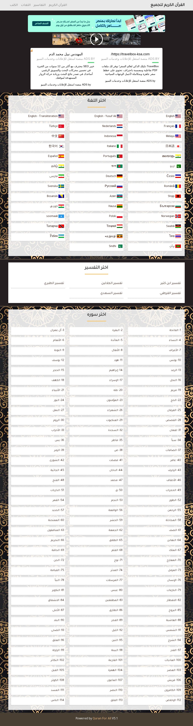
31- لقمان (175, 430)
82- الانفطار (174, 600)
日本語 (170, 146)
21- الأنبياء (58, 390)
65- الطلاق (116, 540)
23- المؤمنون (115, 400)
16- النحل (175, 380)
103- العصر (174, 670)
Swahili (170, 226)
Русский (111, 186)
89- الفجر (117, 620)
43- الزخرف (174, 470)
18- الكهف (57, 380)
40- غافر (175, 460)
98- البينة (117, 650)
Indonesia (110, 136)
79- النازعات (174, 590)
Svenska (53, 186)
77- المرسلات (114, 580)
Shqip (171, 196)
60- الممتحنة (56, 520)
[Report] (54, 36)
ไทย (172, 236)
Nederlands (109, 126)
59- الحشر (116, 520)
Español (53, 156)
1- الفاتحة (175, 330)
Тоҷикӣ (111, 226)
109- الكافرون (172, 690)
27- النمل (58, 410)
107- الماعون (115, 680)
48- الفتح (58, 480)
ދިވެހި (172, 246)
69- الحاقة (58, 550)
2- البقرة (117, 330)
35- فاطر (117, 440)
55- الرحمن (174, 510)
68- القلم (117, 550)
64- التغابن (174, 540)
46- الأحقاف (173, 480)
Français (169, 126)
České (171, 176)
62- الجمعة (116, 530)
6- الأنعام (58, 340)
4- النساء (175, 340)
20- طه (118, 390)
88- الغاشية (173, 620)
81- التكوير (58, 590)
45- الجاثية (57, 470)
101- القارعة (115, 660)
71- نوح (118, 560)
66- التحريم (57, 540)
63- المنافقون (55, 530)
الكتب (14, 5)
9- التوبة (59, 350)
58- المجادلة (173, 520)
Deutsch (111, 176)
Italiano (112, 146)
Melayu (170, 136)
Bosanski (52, 196)
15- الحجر (58, 370)
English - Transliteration (43, 116)
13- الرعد (176, 370)
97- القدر (176, 650)
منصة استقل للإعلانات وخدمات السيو (125, 80)
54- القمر (58, 500)
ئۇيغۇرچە (111, 236)
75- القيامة (57, 570)
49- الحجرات (173, 490)
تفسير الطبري (54, 283)
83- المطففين (114, 600)
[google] (96, 39)
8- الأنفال (117, 350)
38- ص (118, 450)
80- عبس (117, 590)
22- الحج (176, 400)
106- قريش (174, 680)
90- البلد (59, 620)
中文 (55, 136)
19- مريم (176, 390)
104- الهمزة (115, 670)
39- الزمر (59, 450)
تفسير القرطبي (170, 293)
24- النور (59, 400)
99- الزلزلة (58, 650)
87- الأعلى (58, 610)
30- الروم (58, 420)
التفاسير (40, 5)
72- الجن (59, 560)
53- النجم (117, 500)
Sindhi (113, 246)
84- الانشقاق (56, 600)
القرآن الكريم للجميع (168, 5)
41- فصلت (116, 460)
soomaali (52, 216)
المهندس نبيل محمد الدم (66, 54)
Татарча (52, 226)
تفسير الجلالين (112, 283)
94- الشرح (174, 640)
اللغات (26, 5)
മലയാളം (168, 156)
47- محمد (116, 480)
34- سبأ (176, 440)
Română (169, 186)
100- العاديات (173, 660)
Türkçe (53, 126)
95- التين (117, 640)
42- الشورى (57, 460)
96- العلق (58, 640)
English (170, 116)
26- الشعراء (115, 410)
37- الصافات (173, 450)
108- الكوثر (57, 680)
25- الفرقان (174, 410)
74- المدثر (117, 570)
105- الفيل (57, 670)
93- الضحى (57, 630)
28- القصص (173, 420)
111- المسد (57, 690)
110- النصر (116, 690)
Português (110, 156)
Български (167, 206)
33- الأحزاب (57, 430)
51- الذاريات (57, 490)
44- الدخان (116, 470)
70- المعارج (174, 560)
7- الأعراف (175, 350)
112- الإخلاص (173, 700)
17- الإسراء (116, 380)
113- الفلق (117, 700)
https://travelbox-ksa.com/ (130, 54)
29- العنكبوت (114, 420)
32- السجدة (115, 430)
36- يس (59, 440)
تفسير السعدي (111, 293)
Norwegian (168, 216)
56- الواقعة (115, 510)
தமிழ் (54, 166)
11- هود (118, 360)
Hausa (112, 206)
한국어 (53, 146)
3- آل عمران (57, 330)
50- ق (119, 490)
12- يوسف (58, 360)
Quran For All (102, 719)
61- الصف (175, 530)
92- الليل (117, 630)
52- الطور (175, 500)
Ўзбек (54, 236)
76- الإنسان (174, 580)
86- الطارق (116, 610)
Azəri (113, 196)
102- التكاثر (57, 660)
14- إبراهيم (116, 370)
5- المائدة (117, 340)
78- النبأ (59, 580)
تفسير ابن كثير (171, 283)
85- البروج (175, 610)
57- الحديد (58, 510)
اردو (172, 166)
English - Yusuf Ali (105, 116)
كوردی (54, 206)
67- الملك (175, 550)
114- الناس (57, 700)
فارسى (53, 176)
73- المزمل (174, 570)
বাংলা (114, 166)
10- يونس (175, 360)
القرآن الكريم (58, 5)
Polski (113, 216)
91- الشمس (173, 630)
